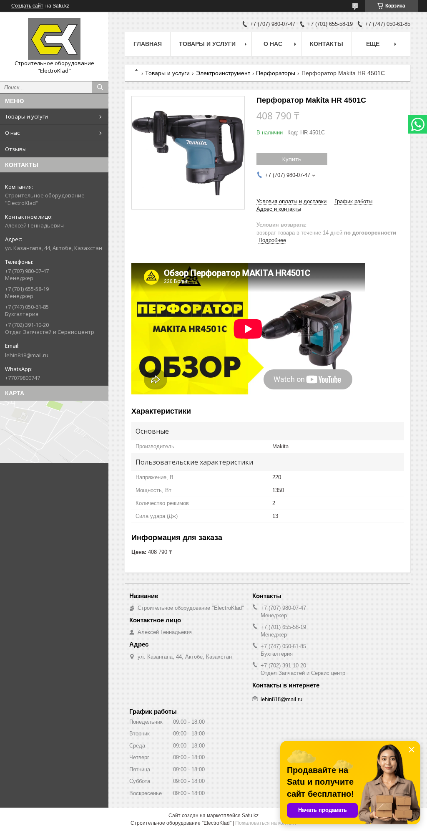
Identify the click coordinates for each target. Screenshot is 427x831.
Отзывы (16, 149)
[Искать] (100, 87)
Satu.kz (250, 815)
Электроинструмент (223, 73)
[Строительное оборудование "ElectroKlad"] (54, 39)
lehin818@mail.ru (26, 355)
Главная (147, 43)
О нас (12, 132)
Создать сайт (27, 6)
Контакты (326, 43)
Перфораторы (275, 73)
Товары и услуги (26, 116)
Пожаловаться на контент (266, 823)
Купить (291, 159)
